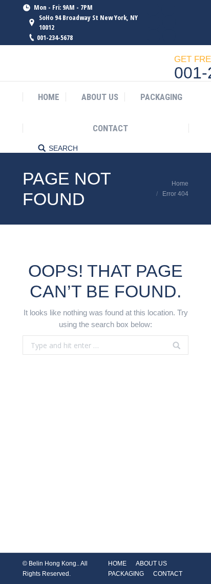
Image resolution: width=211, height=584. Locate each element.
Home (180, 183)
